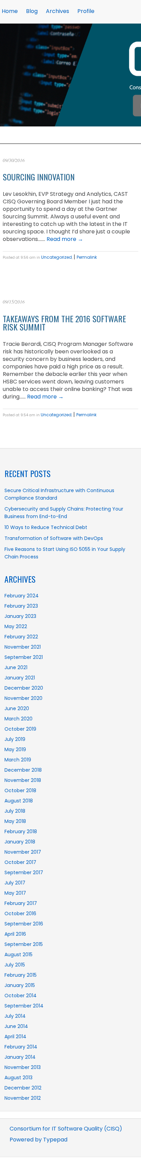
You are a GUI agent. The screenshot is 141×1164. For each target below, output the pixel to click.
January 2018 (19, 841)
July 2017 (14, 882)
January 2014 (20, 1057)
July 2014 (15, 1016)
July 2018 (14, 811)
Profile (85, 11)
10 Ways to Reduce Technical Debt (45, 527)
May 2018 (15, 821)
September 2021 (23, 657)
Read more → (65, 239)
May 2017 (15, 893)
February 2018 (20, 831)
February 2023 (21, 606)
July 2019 (14, 739)
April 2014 (15, 1036)
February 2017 (20, 903)
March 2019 (17, 759)
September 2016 (23, 923)
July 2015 (14, 964)
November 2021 (22, 647)
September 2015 (23, 944)
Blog (32, 11)
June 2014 (16, 1026)
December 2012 (22, 1087)
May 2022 (15, 626)
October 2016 (20, 913)
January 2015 (19, 985)
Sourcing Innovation (39, 177)
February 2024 (21, 595)
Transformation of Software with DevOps (53, 538)
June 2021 (15, 667)
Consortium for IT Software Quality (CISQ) (66, 1129)
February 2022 (21, 636)
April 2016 (15, 934)
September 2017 (23, 872)
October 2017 (20, 862)
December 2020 (23, 688)
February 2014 (20, 1046)
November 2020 (23, 698)
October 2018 (20, 790)
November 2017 (22, 852)
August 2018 (18, 800)
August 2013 (18, 1077)
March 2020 (18, 718)
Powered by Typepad (38, 1139)
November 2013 (22, 1067)
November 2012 (22, 1098)
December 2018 (23, 770)
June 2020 (16, 708)
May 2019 (15, 749)
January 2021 (19, 677)
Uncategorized (56, 257)
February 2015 (20, 975)
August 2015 (18, 954)
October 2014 (20, 995)
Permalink (87, 257)
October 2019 (20, 729)
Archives (57, 11)
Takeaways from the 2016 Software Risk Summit (64, 322)
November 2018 (22, 780)
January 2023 (20, 616)
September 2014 (23, 1005)
